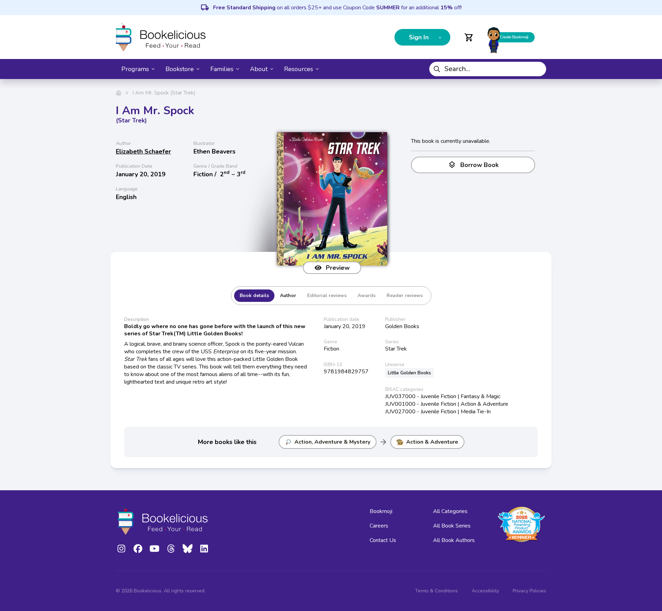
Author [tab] (288, 295)
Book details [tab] (254, 295)
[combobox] (487, 69)
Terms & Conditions (436, 591)
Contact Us (383, 540)
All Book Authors (454, 540)
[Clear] (538, 69)
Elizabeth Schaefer (143, 151)
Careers (379, 526)
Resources (298, 69)
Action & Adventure (432, 442)
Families (221, 69)
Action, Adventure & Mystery (332, 442)
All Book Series (452, 526)
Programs (135, 69)
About (259, 69)
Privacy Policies (529, 591)
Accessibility (485, 591)
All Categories (450, 511)
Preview (338, 268)
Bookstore (180, 69)
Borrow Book (473, 165)
